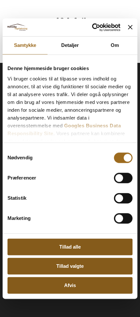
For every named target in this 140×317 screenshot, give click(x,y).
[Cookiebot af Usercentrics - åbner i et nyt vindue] (92, 27)
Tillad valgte (70, 266)
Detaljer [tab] (70, 45)
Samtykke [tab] (25, 45)
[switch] (123, 178)
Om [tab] (115, 45)
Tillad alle (70, 247)
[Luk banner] (130, 27)
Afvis (70, 285)
